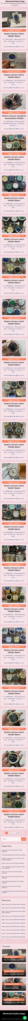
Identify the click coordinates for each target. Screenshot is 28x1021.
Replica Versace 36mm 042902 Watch (11, 907)
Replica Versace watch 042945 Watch (11, 936)
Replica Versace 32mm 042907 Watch (11, 904)
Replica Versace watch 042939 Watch (11, 916)
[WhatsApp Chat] (25, 1018)
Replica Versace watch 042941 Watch (11, 923)
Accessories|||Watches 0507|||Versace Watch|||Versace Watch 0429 (14, 30)
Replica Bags (6, 46)
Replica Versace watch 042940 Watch (11, 919)
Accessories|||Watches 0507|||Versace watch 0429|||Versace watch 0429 (14, 113)
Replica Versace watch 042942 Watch (11, 926)
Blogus (17, 1019)
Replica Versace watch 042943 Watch (11, 930)
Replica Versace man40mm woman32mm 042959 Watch (14, 118)
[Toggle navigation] (2, 3)
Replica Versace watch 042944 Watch (11, 933)
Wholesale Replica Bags (15, 1)
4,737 (17, 833)
